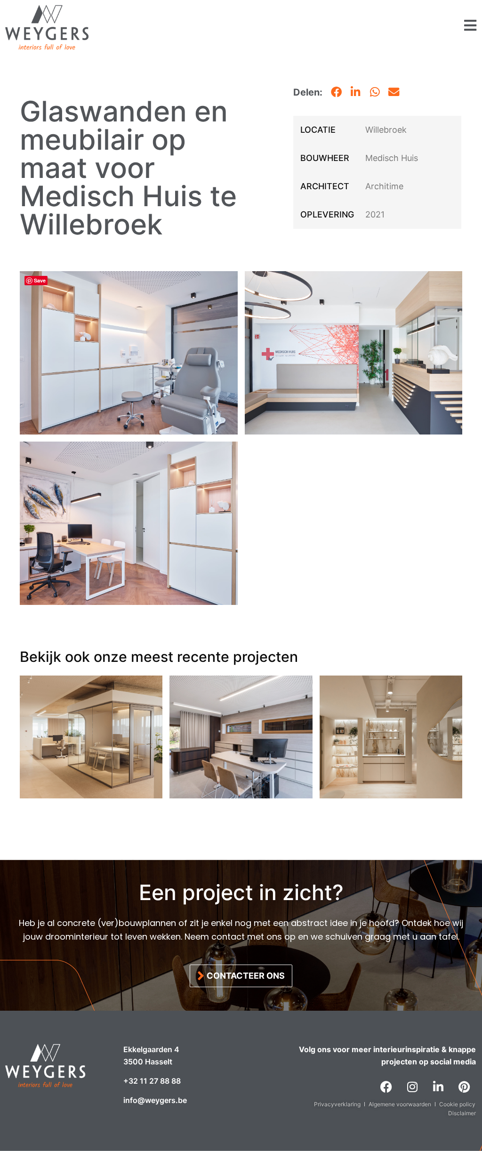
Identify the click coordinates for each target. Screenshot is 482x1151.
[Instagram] (412, 1087)
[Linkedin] (438, 1087)
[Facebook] (386, 1087)
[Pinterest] (464, 1087)
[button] (336, 92)
